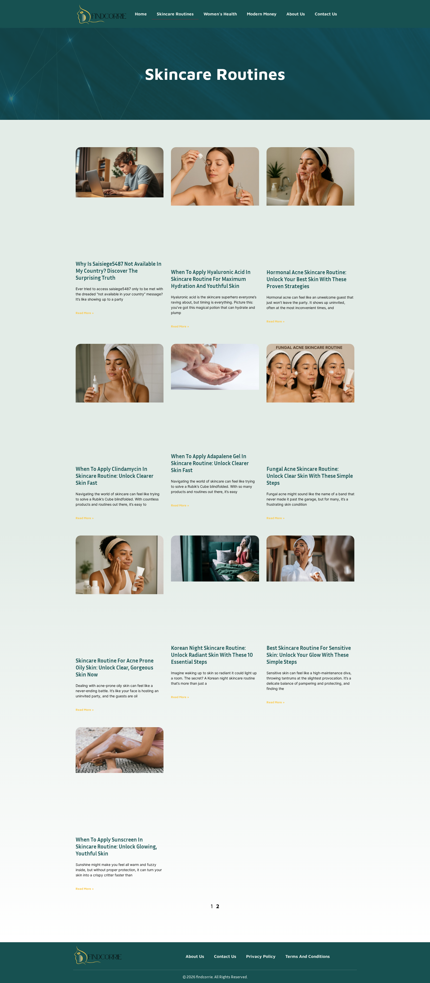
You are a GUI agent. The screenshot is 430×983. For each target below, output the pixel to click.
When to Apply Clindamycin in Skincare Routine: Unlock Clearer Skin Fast (115, 476)
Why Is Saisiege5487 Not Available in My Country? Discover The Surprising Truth (118, 271)
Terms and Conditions (307, 956)
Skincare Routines (175, 13)
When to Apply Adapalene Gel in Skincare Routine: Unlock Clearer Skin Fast (210, 463)
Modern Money (261, 13)
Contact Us (326, 13)
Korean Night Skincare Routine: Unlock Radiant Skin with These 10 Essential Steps (212, 655)
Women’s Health (220, 13)
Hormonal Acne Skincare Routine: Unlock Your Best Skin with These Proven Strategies (306, 279)
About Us (295, 13)
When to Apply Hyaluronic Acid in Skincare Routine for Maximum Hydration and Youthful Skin (211, 279)
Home (141, 13)
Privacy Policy (260, 956)
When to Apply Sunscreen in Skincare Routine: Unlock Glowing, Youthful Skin (116, 846)
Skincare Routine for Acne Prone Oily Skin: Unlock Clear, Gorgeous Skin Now (115, 667)
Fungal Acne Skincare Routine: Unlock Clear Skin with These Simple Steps (310, 476)
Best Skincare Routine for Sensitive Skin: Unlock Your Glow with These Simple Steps (309, 655)
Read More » (85, 313)
